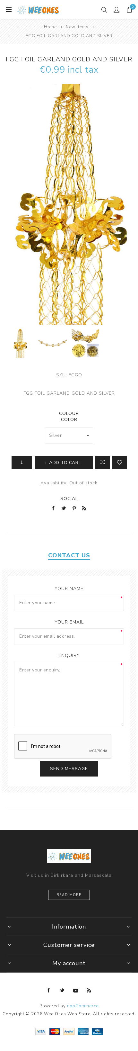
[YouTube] (76, 990)
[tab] (69, 555)
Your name (69, 589)
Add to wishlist (119, 462)
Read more (69, 895)
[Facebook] (49, 990)
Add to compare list (102, 462)
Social (69, 499)
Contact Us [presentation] (69, 555)
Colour (69, 413)
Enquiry (69, 655)
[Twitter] (62, 990)
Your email (69, 622)
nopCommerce (83, 1006)
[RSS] (89, 990)
